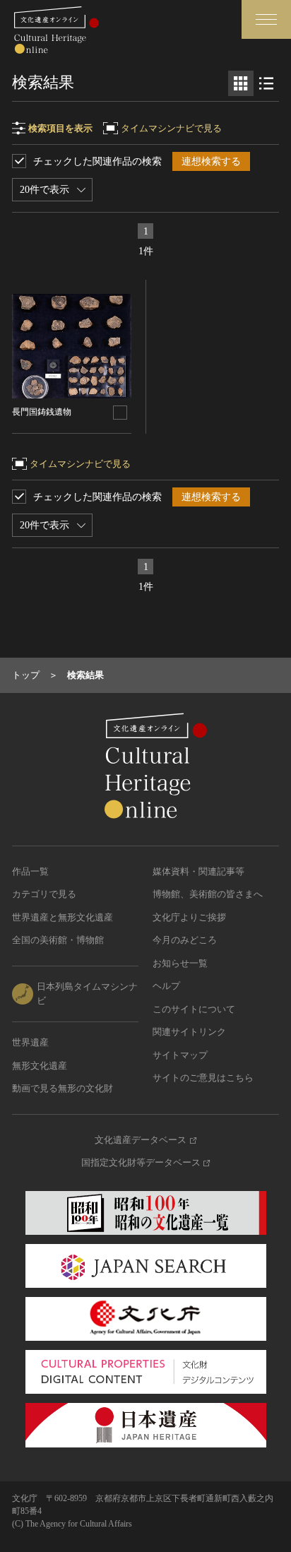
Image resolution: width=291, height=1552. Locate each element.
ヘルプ (166, 986)
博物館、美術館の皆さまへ (208, 894)
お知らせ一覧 (180, 963)
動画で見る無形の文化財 (62, 1088)
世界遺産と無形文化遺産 (62, 917)
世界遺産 (30, 1042)
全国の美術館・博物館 (58, 940)
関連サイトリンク (189, 1031)
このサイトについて (194, 1009)
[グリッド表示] (241, 83)
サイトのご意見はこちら (203, 1077)
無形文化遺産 (39, 1065)
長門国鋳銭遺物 (41, 412)
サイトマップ (180, 1055)
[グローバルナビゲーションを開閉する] (266, 19)
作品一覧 (30, 871)
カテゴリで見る (44, 894)
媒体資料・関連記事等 (198, 871)
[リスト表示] (266, 83)
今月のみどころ (185, 940)
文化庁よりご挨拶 (189, 917)
